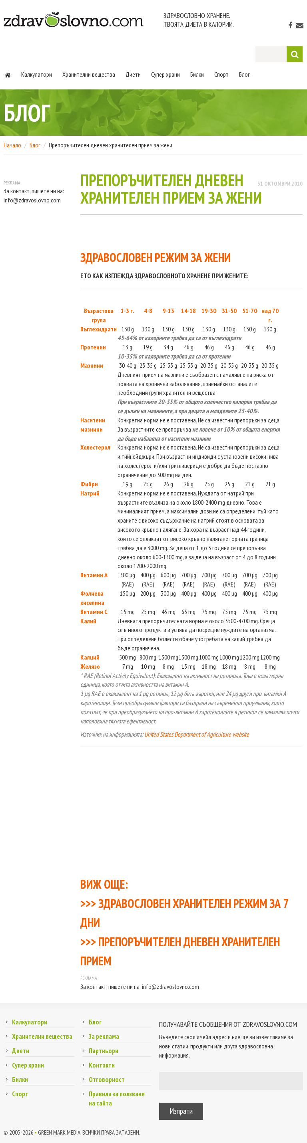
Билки (197, 74)
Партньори (103, 1050)
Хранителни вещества (88, 74)
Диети (133, 74)
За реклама (104, 1036)
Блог (244, 74)
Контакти (102, 1065)
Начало (12, 145)
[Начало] (8, 74)
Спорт (221, 74)
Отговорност (107, 1079)
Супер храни (165, 74)
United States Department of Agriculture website (196, 734)
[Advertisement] (191, 811)
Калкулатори (36, 74)
